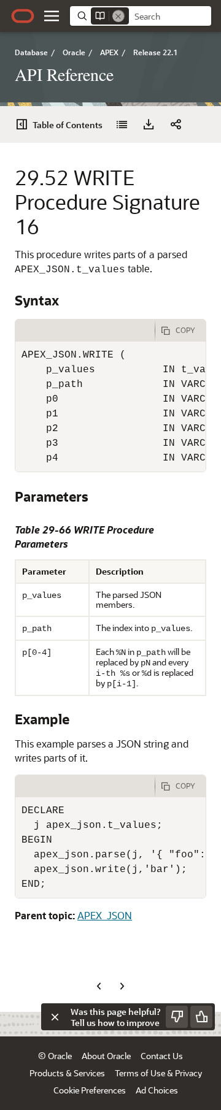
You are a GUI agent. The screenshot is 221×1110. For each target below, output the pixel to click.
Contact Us (162, 1056)
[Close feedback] (55, 1017)
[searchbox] (170, 16)
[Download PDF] (149, 124)
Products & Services (67, 1073)
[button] (51, 15)
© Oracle (55, 1056)
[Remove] (118, 16)
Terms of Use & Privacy (158, 1073)
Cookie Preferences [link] (89, 1090)
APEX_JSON (104, 915)
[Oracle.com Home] (23, 16)
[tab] (85, 331)
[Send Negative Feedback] (177, 1017)
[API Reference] (121, 124)
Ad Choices (157, 1090)
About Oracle (106, 1056)
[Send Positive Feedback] (201, 1017)
